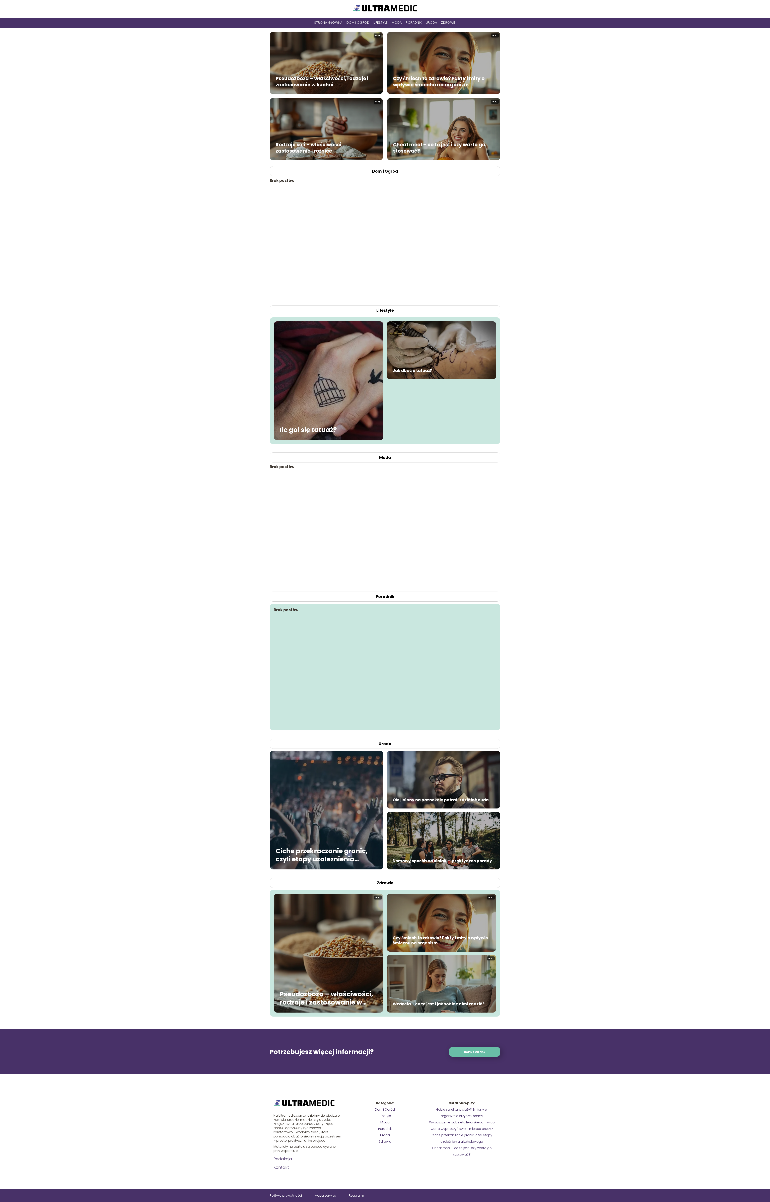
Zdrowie (448, 22)
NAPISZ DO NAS (474, 1052)
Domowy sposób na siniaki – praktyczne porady (442, 860)
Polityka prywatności (286, 1195)
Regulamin (357, 1195)
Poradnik (414, 22)
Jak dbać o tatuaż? (412, 370)
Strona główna (328, 22)
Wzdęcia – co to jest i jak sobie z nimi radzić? (438, 1004)
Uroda (431, 22)
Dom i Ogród (358, 22)
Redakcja (283, 1159)
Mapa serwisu (325, 1195)
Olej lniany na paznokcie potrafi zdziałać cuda (441, 799)
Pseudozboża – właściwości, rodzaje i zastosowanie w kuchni (322, 81)
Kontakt (281, 1167)
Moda (397, 22)
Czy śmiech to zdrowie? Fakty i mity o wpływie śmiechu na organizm (439, 81)
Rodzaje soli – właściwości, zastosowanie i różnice (309, 147)
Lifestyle (381, 22)
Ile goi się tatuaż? (308, 430)
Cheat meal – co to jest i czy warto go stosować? (439, 147)
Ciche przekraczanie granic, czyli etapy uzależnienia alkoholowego (322, 855)
